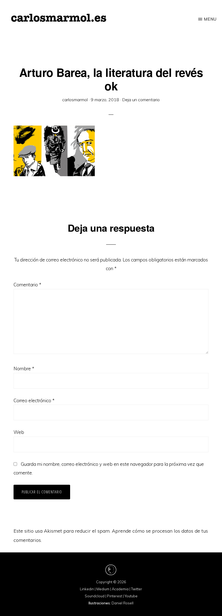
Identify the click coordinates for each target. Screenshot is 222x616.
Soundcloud (95, 596)
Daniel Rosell (122, 603)
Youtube (131, 596)
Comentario (27, 284)
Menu (210, 19)
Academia (120, 589)
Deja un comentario (141, 99)
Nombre (24, 368)
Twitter (136, 589)
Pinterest (114, 596)
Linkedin (87, 589)
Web (19, 432)
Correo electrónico (34, 400)
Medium (102, 589)
